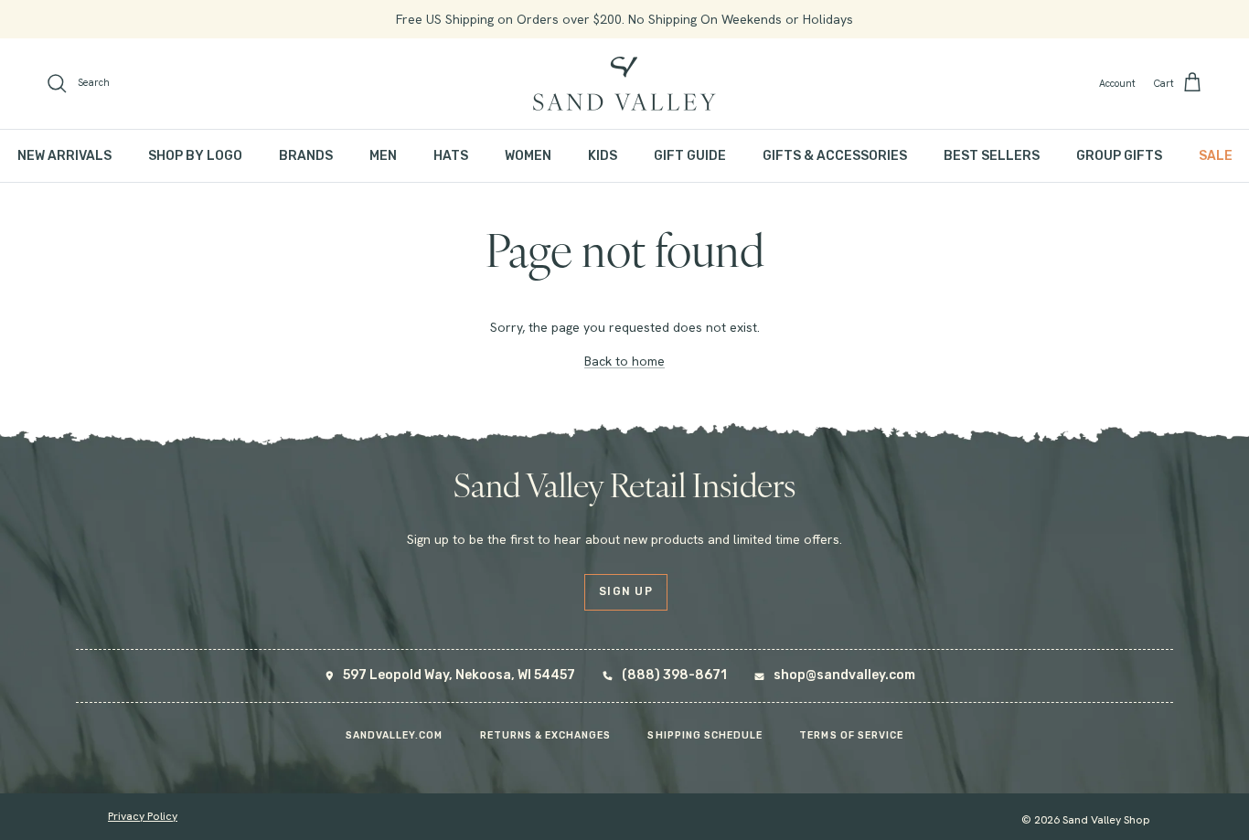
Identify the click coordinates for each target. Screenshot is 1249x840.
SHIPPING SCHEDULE (705, 735)
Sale (1216, 156)
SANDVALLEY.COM (394, 735)
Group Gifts (1119, 156)
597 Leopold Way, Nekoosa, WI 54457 (459, 675)
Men (383, 156)
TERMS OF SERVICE (851, 735)
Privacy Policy (142, 816)
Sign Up (626, 591)
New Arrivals (64, 156)
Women (528, 156)
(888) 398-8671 (674, 675)
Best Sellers (992, 156)
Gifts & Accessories (835, 156)
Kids (602, 156)
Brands (306, 156)
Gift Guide (690, 156)
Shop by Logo (195, 156)
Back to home (624, 361)
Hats (450, 156)
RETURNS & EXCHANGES (546, 735)
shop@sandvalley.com (844, 675)
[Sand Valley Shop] (624, 84)
